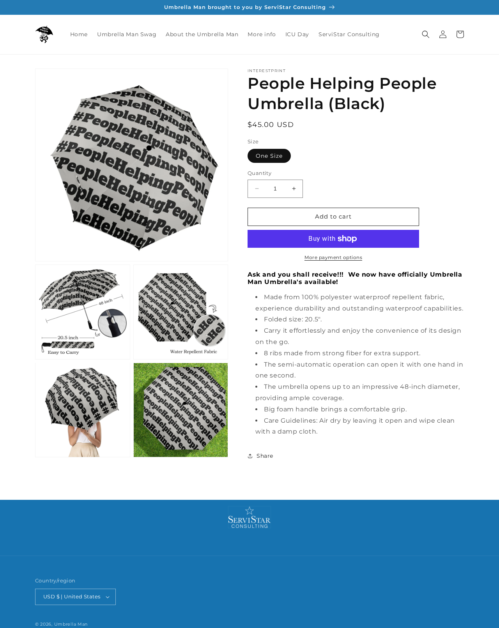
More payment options (333, 257)
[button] (425, 34)
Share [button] (265, 455)
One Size (269, 155)
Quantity (259, 173)
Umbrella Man (71, 624)
